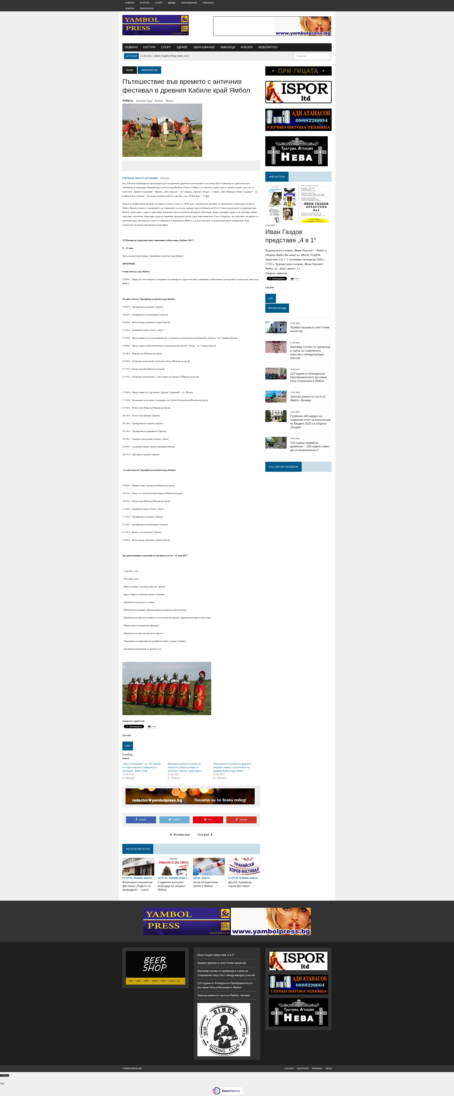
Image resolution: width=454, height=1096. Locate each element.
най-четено (277, 176)
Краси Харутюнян (146, 178)
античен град (144, 100)
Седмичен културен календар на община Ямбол (171, 886)
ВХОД (329, 1068)
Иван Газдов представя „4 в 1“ (215, 954)
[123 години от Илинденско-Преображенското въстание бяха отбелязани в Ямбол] (276, 377)
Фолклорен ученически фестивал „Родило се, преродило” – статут (137, 886)
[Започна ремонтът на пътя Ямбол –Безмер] (276, 400)
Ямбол (169, 100)
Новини (129, 3)
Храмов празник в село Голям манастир (221, 962)
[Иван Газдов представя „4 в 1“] (298, 220)
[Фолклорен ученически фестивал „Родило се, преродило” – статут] (138, 873)
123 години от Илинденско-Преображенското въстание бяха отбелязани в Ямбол (308, 377)
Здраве (172, 3)
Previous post (182, 834)
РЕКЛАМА (317, 1068)
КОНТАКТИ (302, 1068)
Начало (289, 1068)
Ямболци (208, 3)
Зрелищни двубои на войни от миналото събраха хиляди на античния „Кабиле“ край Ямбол (185, 767)
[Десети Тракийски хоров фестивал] (244, 873)
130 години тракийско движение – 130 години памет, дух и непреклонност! (310, 446)
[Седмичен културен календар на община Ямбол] (174, 873)
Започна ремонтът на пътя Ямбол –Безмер (223, 995)
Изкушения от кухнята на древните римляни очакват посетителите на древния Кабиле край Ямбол (232, 767)
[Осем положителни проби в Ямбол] (209, 873)
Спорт (158, 3)
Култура (144, 3)
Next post (203, 834)
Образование (189, 3)
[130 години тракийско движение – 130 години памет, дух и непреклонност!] (276, 446)
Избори (129, 8)
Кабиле (159, 100)
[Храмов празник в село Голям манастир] (276, 331)
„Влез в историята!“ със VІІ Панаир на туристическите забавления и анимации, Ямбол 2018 (141, 767)
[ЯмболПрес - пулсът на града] (155, 25)
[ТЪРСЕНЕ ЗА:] (312, 55)
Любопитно (147, 8)
